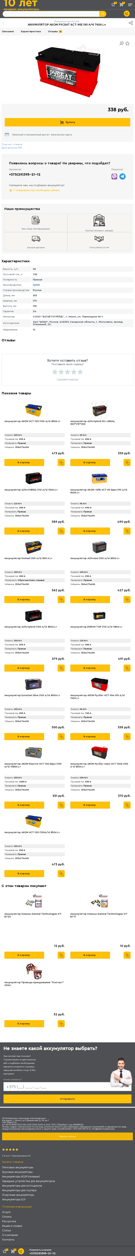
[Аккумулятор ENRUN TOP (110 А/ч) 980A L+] (99, 616)
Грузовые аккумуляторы (17, 1172)
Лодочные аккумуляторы (18, 1194)
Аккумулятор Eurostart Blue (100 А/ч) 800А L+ (32, 695)
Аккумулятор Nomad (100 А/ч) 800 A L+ (28, 558)
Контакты (8, 1239)
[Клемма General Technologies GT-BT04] (33, 903)
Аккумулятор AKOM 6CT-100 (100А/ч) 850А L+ (32, 832)
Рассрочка (9, 1221)
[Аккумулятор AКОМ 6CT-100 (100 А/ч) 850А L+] (33, 410)
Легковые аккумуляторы (17, 1167)
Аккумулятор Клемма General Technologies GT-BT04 (33, 915)
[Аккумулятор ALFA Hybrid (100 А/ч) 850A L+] (33, 616)
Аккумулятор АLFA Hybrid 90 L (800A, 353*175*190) (92, 422)
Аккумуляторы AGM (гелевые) (21, 1176)
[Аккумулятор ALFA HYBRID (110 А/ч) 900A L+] (33, 479)
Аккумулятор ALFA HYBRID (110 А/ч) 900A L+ (31, 490)
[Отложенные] (114, 5)
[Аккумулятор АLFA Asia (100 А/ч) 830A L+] (99, 547)
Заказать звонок (67, 1136)
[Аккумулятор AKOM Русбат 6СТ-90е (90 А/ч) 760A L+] (99, 684)
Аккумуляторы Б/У (13, 1199)
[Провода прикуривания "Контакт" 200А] (33, 971)
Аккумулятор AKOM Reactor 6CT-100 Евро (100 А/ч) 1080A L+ (33, 765)
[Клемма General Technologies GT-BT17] (99, 903)
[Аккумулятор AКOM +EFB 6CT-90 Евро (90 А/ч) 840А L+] (99, 479)
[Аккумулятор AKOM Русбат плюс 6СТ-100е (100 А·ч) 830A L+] (99, 753)
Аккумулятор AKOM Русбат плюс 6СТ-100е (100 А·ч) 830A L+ (99, 765)
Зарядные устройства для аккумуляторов (28, 1181)
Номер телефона (13, 1079)
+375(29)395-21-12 (24, 174)
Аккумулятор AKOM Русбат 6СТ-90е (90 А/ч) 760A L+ (97, 696)
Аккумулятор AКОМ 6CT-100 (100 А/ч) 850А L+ (32, 421)
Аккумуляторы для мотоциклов (22, 1185)
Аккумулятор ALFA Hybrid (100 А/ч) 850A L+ (30, 627)
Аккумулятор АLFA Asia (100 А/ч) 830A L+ (95, 558)
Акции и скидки (12, 1225)
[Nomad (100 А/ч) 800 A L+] (33, 547)
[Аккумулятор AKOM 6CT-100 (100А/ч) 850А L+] (33, 821)
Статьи (6, 1230)
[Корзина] (122, 5)
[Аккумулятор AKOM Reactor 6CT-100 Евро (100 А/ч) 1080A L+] (33, 753)
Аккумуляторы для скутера (19, 1190)
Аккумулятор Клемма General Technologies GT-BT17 (99, 915)
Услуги (6, 1212)
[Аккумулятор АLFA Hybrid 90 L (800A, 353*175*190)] (99, 410)
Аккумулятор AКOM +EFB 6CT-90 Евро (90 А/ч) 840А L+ (98, 491)
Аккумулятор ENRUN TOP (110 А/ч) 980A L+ (96, 627)
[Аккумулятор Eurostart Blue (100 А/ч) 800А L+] (33, 684)
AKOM (36, 285)
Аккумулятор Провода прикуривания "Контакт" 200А (34, 984)
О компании (10, 1235)
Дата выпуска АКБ (12, 147)
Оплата (6, 1216)
